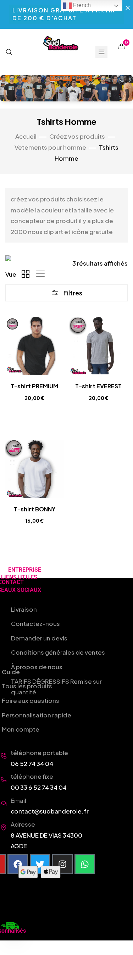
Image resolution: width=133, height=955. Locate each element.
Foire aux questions (30, 700)
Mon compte (20, 729)
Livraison (24, 609)
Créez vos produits (77, 136)
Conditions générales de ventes (58, 652)
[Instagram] (62, 864)
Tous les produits (27, 686)
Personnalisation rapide (36, 715)
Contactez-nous (35, 623)
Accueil (26, 136)
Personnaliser (38, 419)
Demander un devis (39, 638)
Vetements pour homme (50, 147)
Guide (11, 672)
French (81, 5)
